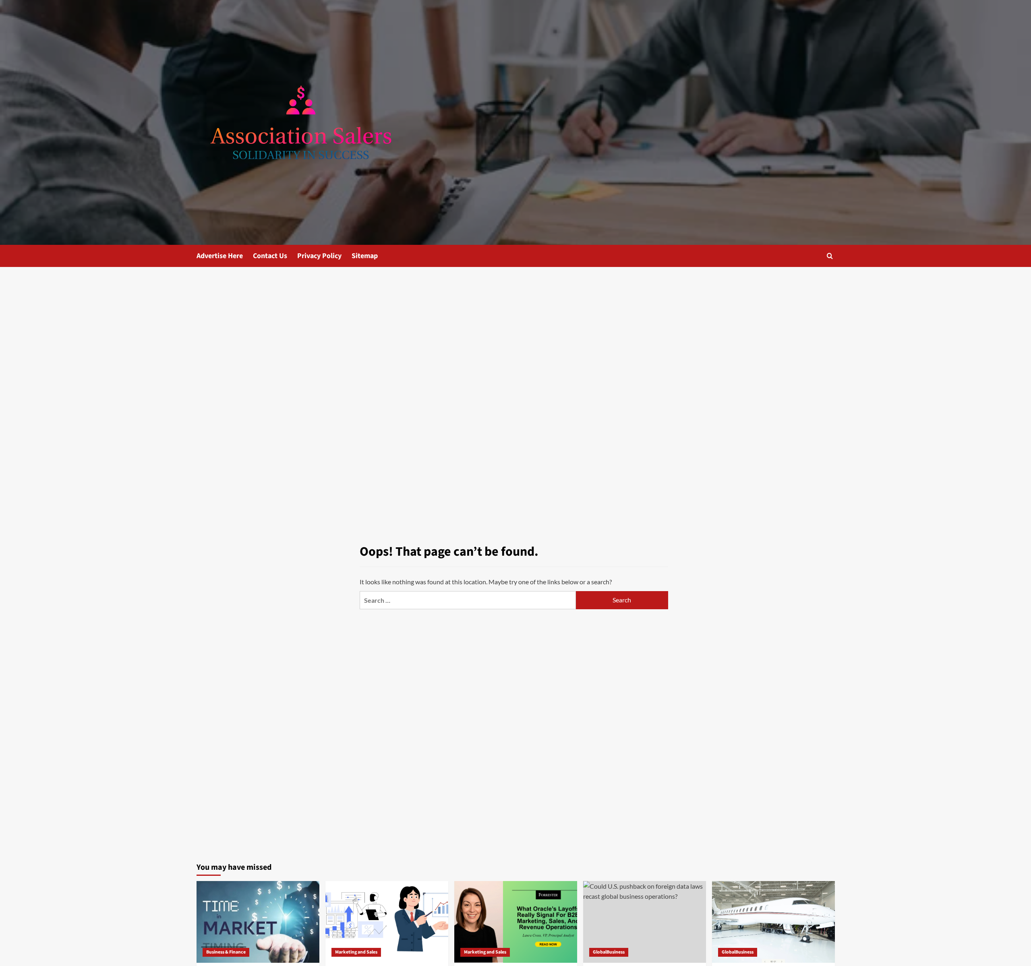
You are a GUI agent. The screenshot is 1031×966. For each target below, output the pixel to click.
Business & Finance (226, 952)
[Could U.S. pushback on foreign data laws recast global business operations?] (644, 922)
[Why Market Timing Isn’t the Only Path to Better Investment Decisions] (258, 922)
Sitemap (365, 256)
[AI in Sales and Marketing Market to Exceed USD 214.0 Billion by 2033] (386, 922)
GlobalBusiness (609, 952)
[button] (830, 256)
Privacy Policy (319, 256)
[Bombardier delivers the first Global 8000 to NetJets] (773, 922)
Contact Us (270, 256)
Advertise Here (220, 256)
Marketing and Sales (356, 952)
